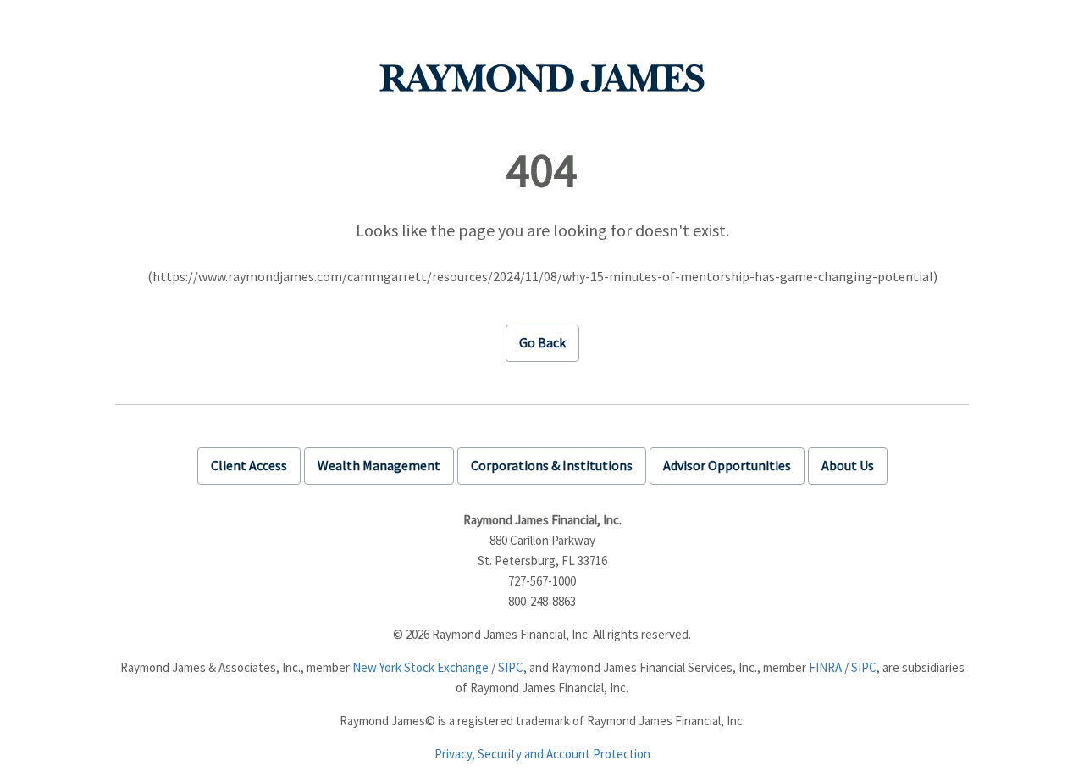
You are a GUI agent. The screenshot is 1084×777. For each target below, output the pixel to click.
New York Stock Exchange (420, 667)
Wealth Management (379, 465)
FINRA (825, 667)
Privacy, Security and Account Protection (542, 754)
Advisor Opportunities (727, 465)
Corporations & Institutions (552, 465)
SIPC (510, 667)
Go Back (542, 342)
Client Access (249, 465)
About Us (847, 465)
